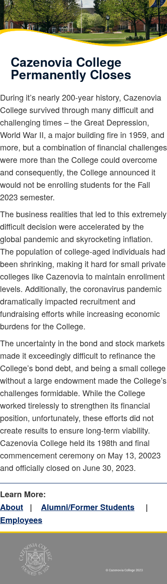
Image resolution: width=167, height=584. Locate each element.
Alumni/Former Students (87, 507)
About (11, 507)
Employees (21, 520)
